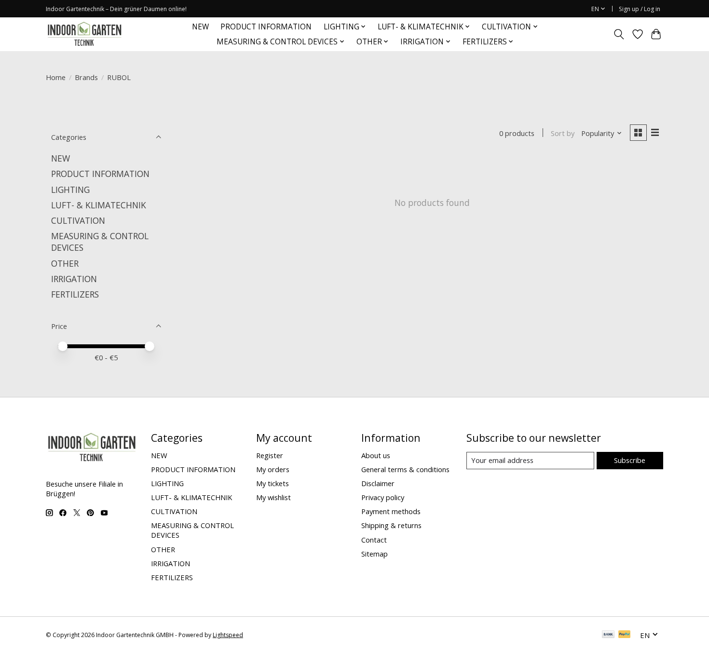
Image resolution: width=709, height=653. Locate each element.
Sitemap (374, 553)
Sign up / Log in (639, 9)
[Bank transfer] (608, 635)
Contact (374, 539)
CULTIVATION (78, 220)
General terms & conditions (405, 469)
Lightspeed (228, 635)
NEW (200, 27)
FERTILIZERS (75, 294)
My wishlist (273, 497)
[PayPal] (624, 635)
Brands (86, 77)
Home (56, 77)
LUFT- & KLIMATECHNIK (98, 205)
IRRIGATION (74, 279)
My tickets (272, 483)
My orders (272, 469)
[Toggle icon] (619, 34)
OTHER (65, 263)
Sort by (562, 133)
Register (269, 455)
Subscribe (629, 460)
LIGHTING (70, 189)
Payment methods (391, 511)
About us (375, 455)
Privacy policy (382, 497)
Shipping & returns (391, 525)
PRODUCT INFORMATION (266, 27)
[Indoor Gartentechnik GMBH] (84, 34)
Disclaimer (378, 483)
